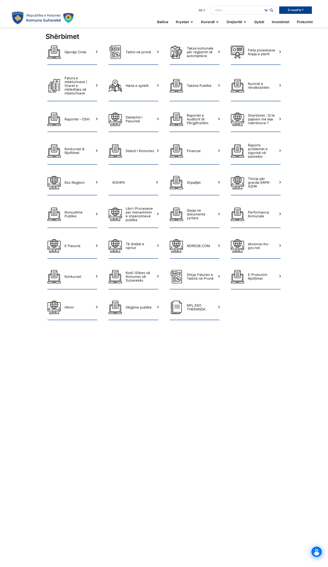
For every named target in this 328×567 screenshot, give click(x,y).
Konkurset (73, 277)
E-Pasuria (72, 246)
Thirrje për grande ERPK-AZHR (259, 182)
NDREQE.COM (198, 246)
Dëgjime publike (139, 307)
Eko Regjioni (74, 183)
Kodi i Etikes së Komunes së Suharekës (138, 276)
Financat (194, 151)
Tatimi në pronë (138, 52)
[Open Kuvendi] (217, 21)
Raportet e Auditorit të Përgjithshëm (197, 119)
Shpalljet (194, 183)
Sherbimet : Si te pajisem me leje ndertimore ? (261, 119)
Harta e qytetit (137, 86)
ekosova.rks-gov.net (258, 246)
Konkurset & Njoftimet (74, 151)
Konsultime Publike (74, 214)
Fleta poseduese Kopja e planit (261, 52)
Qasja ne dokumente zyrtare (196, 214)
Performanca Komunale (258, 214)
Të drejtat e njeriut (135, 246)
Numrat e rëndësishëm (258, 86)
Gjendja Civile (75, 52)
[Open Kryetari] (191, 21)
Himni (69, 307)
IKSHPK (118, 183)
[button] (201, 10)
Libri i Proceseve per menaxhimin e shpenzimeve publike (139, 214)
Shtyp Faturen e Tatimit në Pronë (200, 276)
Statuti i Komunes (140, 151)
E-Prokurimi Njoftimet (257, 276)
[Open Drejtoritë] (245, 21)
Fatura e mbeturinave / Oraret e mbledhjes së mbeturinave (76, 85)
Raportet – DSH (77, 119)
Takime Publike (199, 86)
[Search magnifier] (271, 10)
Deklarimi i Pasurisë (134, 119)
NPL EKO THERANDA (196, 307)
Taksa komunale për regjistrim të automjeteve (200, 52)
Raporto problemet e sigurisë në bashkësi (258, 151)
